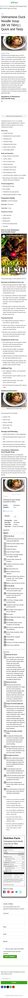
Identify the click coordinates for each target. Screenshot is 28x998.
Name (5, 926)
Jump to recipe (5, 53)
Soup (6, 6)
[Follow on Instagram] (5, 987)
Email (5, 934)
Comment (6, 913)
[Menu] (2, 2)
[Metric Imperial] (14, 533)
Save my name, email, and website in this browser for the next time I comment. (13, 951)
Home (1, 6)
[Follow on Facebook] (2, 987)
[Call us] (10, 987)
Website (5, 941)
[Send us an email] (8, 987)
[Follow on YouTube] (13, 987)
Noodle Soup (15, 121)
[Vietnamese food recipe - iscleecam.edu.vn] (14, 2)
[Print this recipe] (8, 511)
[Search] (26, 3)
